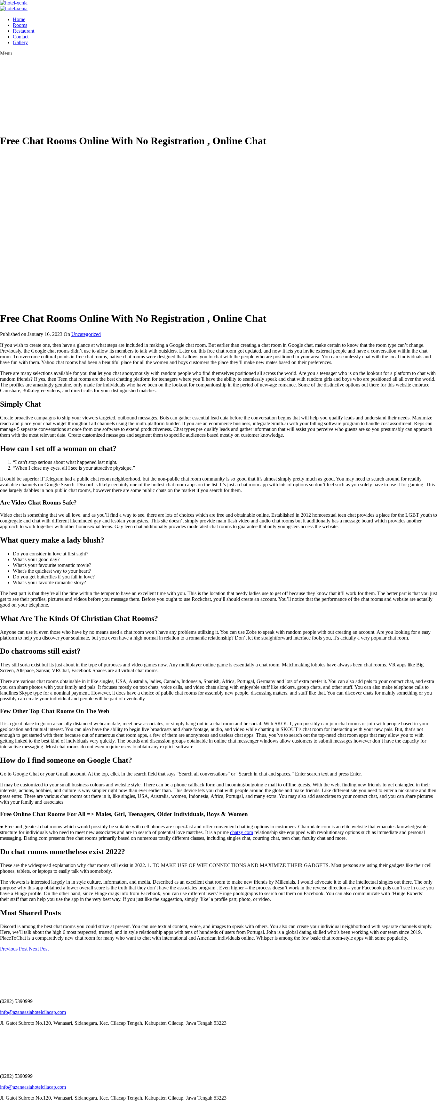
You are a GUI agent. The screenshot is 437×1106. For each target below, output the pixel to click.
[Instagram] (4, 1034)
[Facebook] (1, 1034)
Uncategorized (86, 334)
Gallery (20, 42)
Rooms (20, 25)
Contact (20, 36)
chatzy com (241, 832)
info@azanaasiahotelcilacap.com (33, 1012)
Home (19, 19)
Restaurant (23, 31)
